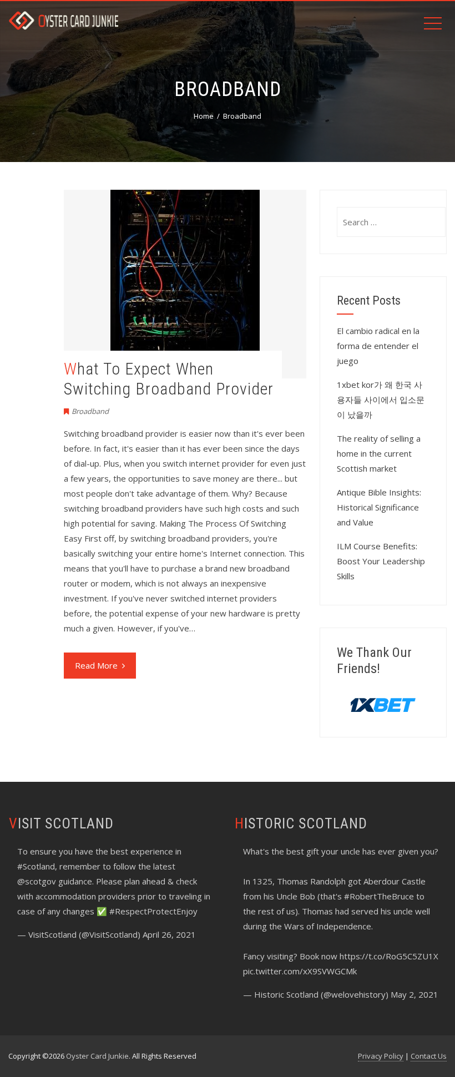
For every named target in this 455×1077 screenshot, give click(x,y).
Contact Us (429, 1056)
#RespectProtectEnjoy (153, 911)
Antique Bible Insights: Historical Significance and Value (379, 507)
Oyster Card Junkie (97, 1056)
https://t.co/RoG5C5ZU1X (389, 956)
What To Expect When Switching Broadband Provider (169, 378)
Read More (96, 665)
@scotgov (36, 881)
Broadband (90, 411)
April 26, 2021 (169, 934)
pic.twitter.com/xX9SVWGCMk (300, 971)
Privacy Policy (380, 1056)
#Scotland (36, 866)
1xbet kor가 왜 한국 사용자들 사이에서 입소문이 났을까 (380, 399)
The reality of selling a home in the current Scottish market (379, 453)
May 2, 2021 (414, 994)
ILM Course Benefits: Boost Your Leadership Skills (381, 561)
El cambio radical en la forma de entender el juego (378, 345)
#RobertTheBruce (379, 896)
